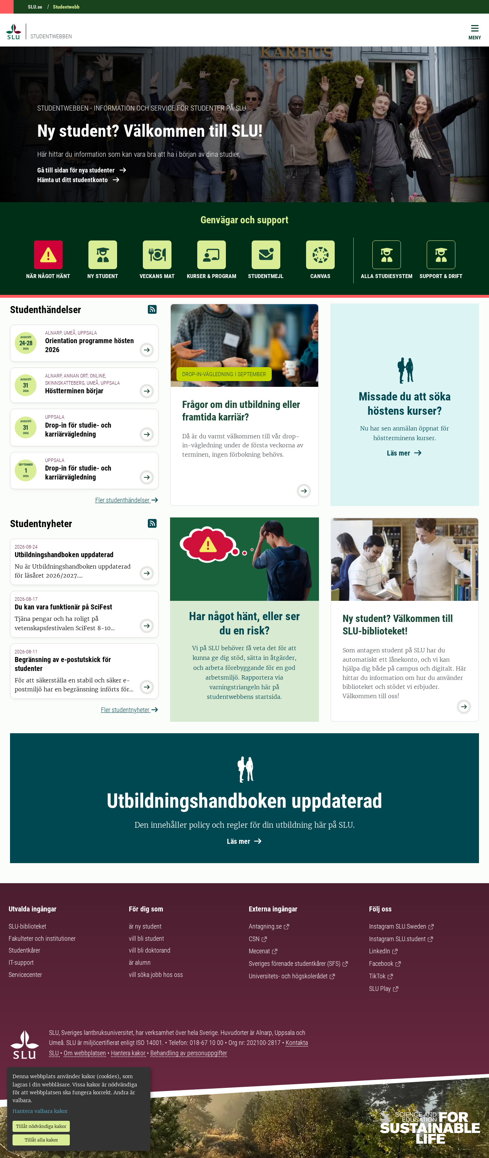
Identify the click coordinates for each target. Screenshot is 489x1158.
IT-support (21, 962)
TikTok (377, 976)
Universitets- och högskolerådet (288, 976)
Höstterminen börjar (74, 390)
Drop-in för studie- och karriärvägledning (78, 429)
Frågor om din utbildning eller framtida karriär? (241, 411)
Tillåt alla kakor (41, 1140)
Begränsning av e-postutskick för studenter (63, 664)
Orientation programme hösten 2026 (89, 345)
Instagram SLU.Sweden (397, 926)
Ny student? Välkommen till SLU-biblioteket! (398, 625)
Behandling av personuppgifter (188, 1053)
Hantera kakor (129, 1053)
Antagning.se (265, 926)
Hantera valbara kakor (40, 1111)
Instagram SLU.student (397, 939)
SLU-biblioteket (27, 926)
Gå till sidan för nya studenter (76, 170)
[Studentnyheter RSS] (152, 525)
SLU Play (380, 988)
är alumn (140, 962)
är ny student (145, 926)
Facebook (381, 963)
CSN (254, 939)
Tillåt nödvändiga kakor (41, 1126)
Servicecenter (25, 974)
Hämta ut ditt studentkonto (72, 180)
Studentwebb (66, 7)
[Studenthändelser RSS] (152, 311)
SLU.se (35, 7)
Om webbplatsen (85, 1053)
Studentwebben (51, 36)
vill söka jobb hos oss (156, 974)
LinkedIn (379, 951)
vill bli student (146, 938)
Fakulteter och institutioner (42, 938)
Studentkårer (24, 950)
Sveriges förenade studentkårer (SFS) (294, 963)
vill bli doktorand (149, 950)
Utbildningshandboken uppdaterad (64, 554)
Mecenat (259, 951)
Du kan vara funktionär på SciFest (63, 607)
